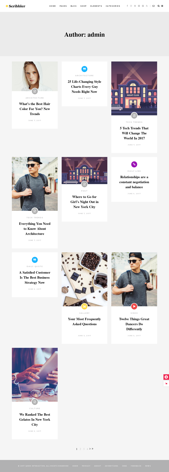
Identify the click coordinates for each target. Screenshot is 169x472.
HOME (75, 466)
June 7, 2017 (34, 120)
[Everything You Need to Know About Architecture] (35, 184)
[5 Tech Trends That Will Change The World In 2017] (134, 88)
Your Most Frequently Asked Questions (84, 321)
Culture (34, 408)
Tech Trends (134, 122)
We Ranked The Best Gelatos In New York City (34, 419)
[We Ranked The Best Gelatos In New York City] (35, 375)
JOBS (124, 466)
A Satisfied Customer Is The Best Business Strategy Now (34, 277)
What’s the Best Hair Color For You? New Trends (34, 108)
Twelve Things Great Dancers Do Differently (134, 323)
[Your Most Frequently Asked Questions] (84, 279)
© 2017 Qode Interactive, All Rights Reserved (43, 466)
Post (84, 191)
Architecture (35, 98)
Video (134, 313)
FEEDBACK (136, 466)
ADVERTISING (111, 466)
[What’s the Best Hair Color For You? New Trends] (35, 76)
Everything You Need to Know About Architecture (34, 228)
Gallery (84, 313)
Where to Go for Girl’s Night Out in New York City (84, 201)
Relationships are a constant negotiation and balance (134, 181)
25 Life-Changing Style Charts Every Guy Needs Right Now (84, 86)
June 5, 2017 (134, 194)
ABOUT (97, 466)
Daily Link (134, 171)
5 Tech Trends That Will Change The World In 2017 (134, 133)
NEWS (148, 466)
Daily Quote (35, 266)
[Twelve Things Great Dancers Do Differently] (134, 279)
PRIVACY (86, 466)
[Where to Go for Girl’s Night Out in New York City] (84, 170)
